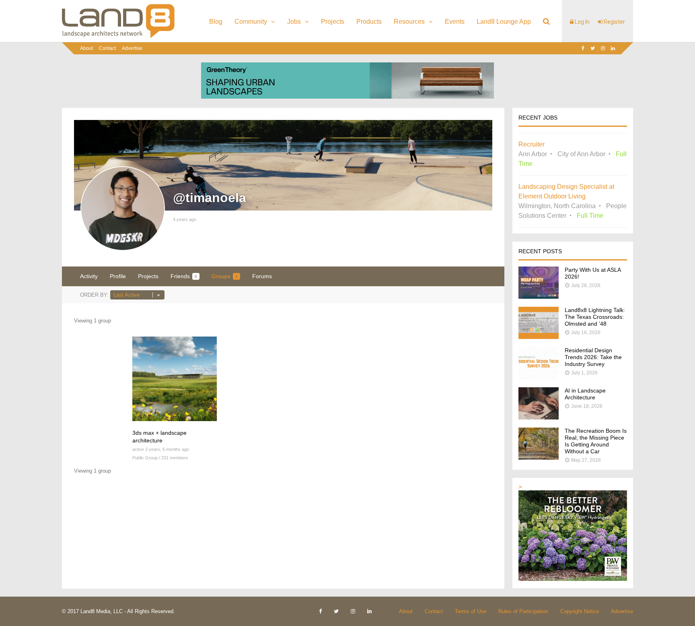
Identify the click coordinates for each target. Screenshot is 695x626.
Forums (262, 276)
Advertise (132, 48)
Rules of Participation (523, 611)
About (86, 48)
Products (369, 21)
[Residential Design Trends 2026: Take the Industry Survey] (538, 377)
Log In (582, 22)
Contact (107, 48)
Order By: (94, 295)
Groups (225, 276)
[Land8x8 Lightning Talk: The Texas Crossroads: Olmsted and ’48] (538, 336)
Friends (184, 276)
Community (250, 21)
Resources (409, 21)
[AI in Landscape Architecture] (538, 417)
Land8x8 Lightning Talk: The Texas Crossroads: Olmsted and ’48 (595, 317)
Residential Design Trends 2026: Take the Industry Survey (593, 357)
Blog (215, 21)
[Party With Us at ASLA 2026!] (538, 296)
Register (613, 22)
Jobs (294, 21)
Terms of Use (470, 611)
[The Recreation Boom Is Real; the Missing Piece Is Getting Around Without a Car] (538, 457)
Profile (118, 276)
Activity (89, 276)
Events (455, 21)
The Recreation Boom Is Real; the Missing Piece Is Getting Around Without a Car (596, 441)
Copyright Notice (579, 611)
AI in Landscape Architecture (585, 394)
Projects (332, 21)
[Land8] (118, 36)
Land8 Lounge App (504, 21)
